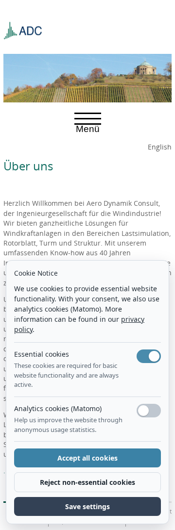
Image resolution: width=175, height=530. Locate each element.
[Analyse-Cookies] (149, 410)
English (160, 146)
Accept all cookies (87, 458)
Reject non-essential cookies (87, 482)
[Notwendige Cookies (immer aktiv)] (149, 356)
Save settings (87, 506)
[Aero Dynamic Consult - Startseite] (22, 26)
